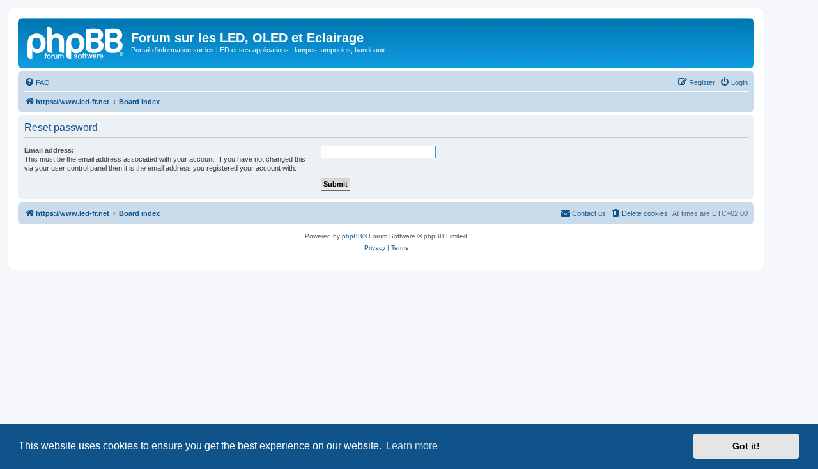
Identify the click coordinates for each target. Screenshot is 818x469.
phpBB (352, 236)
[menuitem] (37, 82)
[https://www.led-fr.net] (76, 41)
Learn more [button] (412, 445)
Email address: (49, 150)
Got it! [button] (746, 446)
